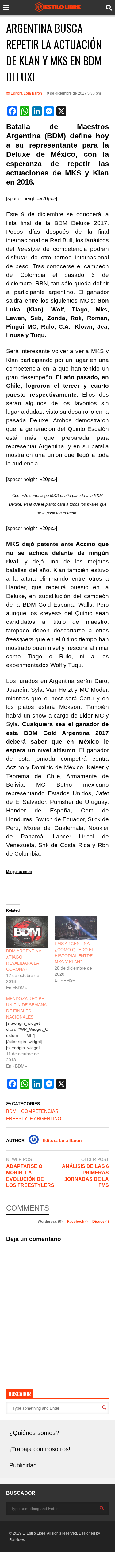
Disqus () (100, 1221)
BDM (11, 1111)
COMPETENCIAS (39, 1111)
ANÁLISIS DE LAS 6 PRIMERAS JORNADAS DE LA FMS (85, 1176)
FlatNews (17, 1540)
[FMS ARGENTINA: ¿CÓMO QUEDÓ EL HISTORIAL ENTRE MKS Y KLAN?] (76, 928)
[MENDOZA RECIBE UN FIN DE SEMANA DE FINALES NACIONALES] (30, 1032)
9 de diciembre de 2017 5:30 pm (74, 93)
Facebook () (78, 1221)
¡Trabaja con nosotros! (40, 1449)
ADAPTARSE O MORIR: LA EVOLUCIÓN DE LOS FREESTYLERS (30, 1176)
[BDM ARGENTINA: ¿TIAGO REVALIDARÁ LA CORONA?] (27, 932)
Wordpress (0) (50, 1221)
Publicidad (23, 1465)
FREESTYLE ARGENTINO (33, 1118)
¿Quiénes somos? (34, 1433)
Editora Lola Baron (26, 93)
